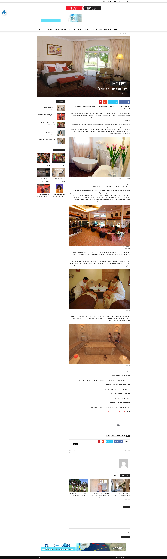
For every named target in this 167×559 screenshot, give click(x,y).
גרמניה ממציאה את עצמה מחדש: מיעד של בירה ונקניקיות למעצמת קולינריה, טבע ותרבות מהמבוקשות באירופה (100, 495)
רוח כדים (127, 453)
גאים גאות (80, 29)
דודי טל (123, 93)
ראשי (115, 29)
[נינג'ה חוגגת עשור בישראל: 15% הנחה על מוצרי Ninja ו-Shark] (61, 108)
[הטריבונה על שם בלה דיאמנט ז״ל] (61, 125)
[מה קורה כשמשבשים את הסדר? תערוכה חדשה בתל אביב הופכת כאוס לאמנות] (43, 172)
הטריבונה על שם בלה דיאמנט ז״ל (47, 122)
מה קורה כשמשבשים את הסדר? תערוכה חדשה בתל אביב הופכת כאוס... (44, 180)
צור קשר (109, 1)
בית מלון (123, 435)
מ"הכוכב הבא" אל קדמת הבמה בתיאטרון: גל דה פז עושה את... (59, 196)
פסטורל (108, 435)
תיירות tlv (50, 29)
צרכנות (57, 29)
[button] (39, 29)
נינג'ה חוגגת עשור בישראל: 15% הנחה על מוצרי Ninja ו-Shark (58, 180)
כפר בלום (118, 435)
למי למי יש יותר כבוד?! (75, 453)
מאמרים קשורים (125, 475)
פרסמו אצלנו (102, 1)
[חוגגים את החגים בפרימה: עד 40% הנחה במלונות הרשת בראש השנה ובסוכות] (120, 485)
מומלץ (113, 435)
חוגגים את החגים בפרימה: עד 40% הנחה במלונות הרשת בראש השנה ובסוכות (122, 495)
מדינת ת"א (99, 29)
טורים (73, 29)
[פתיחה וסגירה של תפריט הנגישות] (4, 12)
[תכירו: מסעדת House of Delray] (43, 158)
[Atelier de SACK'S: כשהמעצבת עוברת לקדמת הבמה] (61, 133)
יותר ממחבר (115, 475)
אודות (114, 1)
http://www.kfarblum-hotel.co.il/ (116, 412)
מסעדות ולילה (108, 29)
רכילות (92, 29)
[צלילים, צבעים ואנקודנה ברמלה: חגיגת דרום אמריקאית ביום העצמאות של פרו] (78, 485)
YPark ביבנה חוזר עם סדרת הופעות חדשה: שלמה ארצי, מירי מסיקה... (43, 196)
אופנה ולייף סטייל (65, 29)
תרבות (86, 29)
